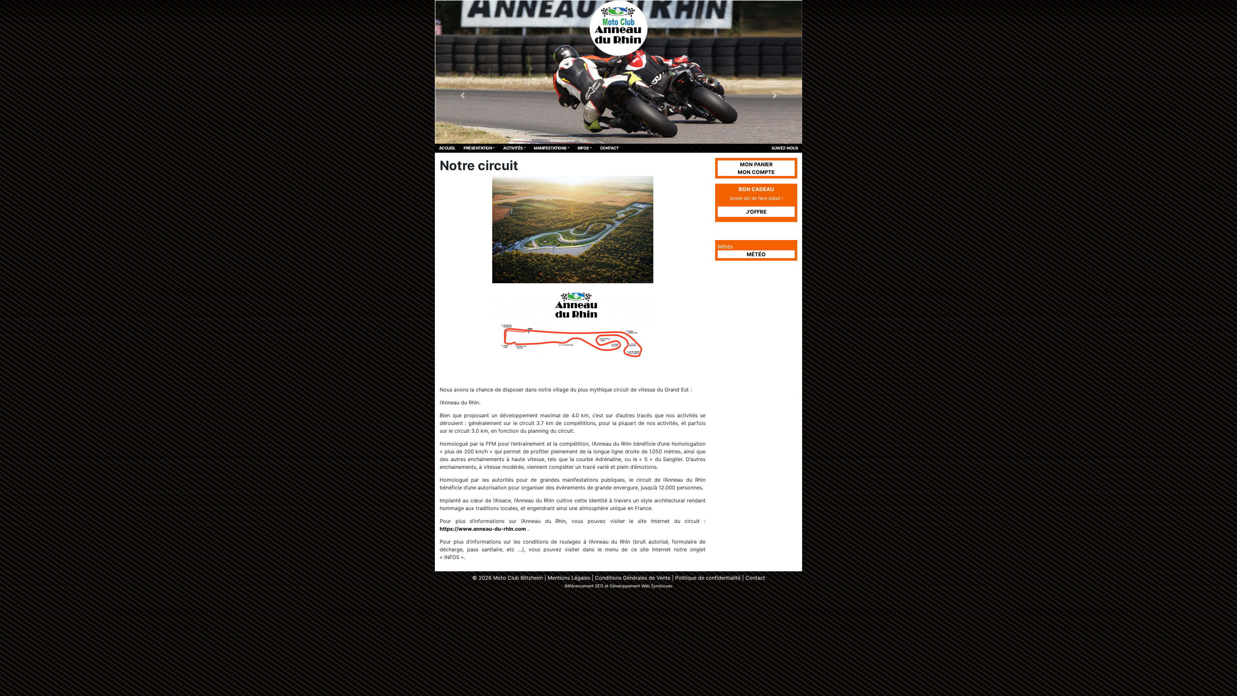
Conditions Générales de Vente (632, 578)
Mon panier (756, 164)
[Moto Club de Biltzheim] (618, 27)
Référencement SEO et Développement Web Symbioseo (619, 586)
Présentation (478, 148)
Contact (609, 148)
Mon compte (756, 172)
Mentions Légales (569, 578)
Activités (513, 148)
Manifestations (550, 148)
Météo (756, 254)
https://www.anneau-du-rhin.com (483, 529)
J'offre (756, 211)
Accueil (447, 148)
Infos (583, 148)
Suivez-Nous (785, 148)
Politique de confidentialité (708, 578)
